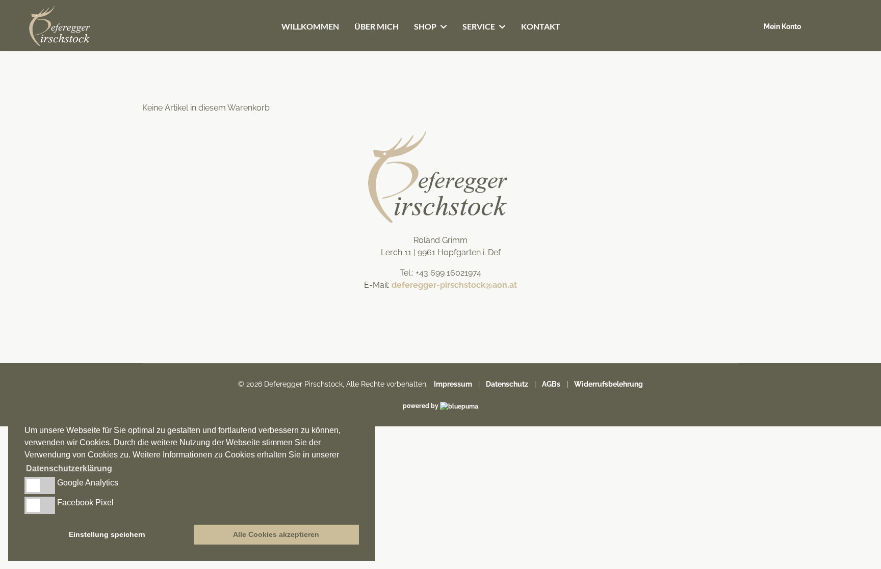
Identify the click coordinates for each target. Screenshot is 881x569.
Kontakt (540, 26)
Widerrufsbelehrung (608, 384)
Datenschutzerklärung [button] (69, 468)
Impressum (453, 384)
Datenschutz (507, 384)
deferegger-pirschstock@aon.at (454, 285)
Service (478, 26)
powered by (421, 406)
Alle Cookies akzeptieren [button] (276, 534)
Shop (425, 26)
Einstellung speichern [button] (107, 534)
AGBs (551, 384)
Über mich (376, 26)
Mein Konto (782, 26)
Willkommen (310, 26)
